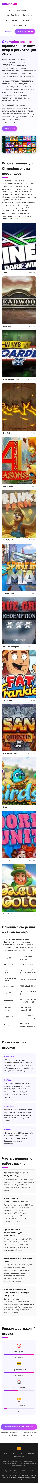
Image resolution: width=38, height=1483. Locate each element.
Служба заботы (13, 15)
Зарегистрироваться (25, 31)
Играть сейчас (9, 129)
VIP (10, 10)
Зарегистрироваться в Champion (19, 1426)
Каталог (26, 15)
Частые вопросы (19, 25)
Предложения (21, 10)
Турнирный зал (11, 20)
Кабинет (8, 31)
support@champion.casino (20, 1477)
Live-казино (26, 20)
